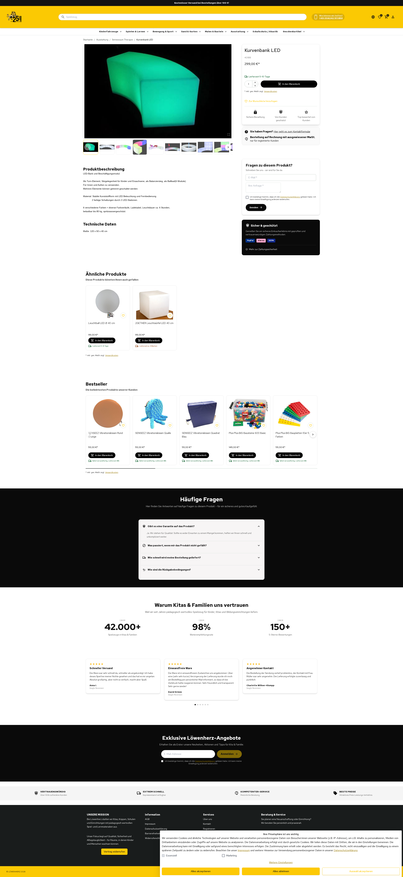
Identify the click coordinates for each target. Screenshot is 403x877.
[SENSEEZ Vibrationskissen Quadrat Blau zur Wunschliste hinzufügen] (217, 425)
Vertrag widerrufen (114, 851)
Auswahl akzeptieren (361, 871)
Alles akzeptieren (200, 871)
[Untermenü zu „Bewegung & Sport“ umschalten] (176, 31)
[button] (158, 91)
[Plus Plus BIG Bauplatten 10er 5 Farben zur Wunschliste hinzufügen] (310, 425)
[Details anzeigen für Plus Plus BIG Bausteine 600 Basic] (248, 413)
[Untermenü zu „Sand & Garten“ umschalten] (200, 31)
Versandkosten (270, 91)
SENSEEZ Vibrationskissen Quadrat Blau (201, 435)
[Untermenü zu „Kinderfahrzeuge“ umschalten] (121, 31)
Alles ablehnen (281, 871)
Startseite (88, 39)
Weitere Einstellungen (281, 862)
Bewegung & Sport (163, 31)
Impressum (244, 850)
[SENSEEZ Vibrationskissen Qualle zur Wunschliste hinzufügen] (170, 425)
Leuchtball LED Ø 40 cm (101, 323)
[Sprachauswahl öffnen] (373, 17)
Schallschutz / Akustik (265, 31)
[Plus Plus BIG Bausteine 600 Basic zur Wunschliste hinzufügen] (264, 425)
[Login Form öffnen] (393, 17)
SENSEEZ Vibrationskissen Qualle (153, 433)
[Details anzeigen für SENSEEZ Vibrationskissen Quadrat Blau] (201, 413)
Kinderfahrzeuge (108, 31)
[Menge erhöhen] (255, 82)
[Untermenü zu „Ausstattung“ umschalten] (248, 31)
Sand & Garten (189, 31)
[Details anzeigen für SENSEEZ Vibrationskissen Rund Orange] (107, 413)
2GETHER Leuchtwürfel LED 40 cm (154, 323)
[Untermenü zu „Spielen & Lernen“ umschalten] (148, 31)
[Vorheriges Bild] (87, 147)
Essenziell (171, 855)
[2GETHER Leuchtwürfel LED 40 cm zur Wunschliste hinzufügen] (170, 315)
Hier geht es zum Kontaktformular (292, 131)
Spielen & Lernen (135, 31)
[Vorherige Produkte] (90, 434)
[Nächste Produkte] (313, 434)
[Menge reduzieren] (255, 85)
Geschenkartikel (292, 31)
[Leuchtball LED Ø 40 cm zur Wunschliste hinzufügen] (123, 315)
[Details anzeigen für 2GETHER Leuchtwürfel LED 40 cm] (154, 304)
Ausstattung (238, 31)
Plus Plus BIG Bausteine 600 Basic (247, 433)
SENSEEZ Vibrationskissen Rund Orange (105, 435)
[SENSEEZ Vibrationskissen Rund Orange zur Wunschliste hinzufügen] (123, 425)
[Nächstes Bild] (228, 147)
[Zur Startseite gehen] (14, 17)
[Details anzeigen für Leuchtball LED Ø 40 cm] (107, 304)
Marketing (231, 855)
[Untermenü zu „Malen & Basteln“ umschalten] (226, 31)
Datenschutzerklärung (290, 197)
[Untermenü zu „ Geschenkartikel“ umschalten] (304, 31)
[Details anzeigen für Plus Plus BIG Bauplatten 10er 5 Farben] (295, 413)
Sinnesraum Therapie (122, 39)
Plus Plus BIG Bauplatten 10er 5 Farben (292, 435)
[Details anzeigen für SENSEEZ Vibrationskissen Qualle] (154, 413)
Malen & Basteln (214, 31)
